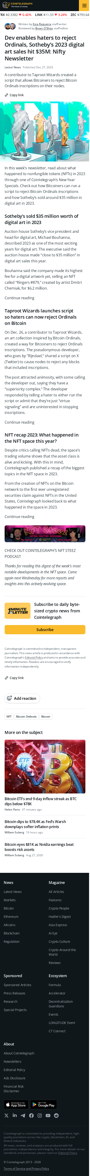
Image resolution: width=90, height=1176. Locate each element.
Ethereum (11, 916)
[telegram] (23, 1116)
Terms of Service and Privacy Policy (26, 1168)
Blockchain (12, 933)
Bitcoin (9, 908)
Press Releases (14, 993)
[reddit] (56, 1116)
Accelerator (57, 993)
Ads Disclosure (14, 1078)
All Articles (56, 891)
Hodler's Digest (60, 916)
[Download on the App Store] (16, 1104)
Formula (55, 985)
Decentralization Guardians (61, 1003)
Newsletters (12, 1061)
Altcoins (9, 925)
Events (53, 1014)
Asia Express (58, 925)
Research (10, 1001)
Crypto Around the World (62, 952)
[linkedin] (15, 1116)
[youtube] (48, 1116)
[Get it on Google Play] (43, 1104)
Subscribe (45, 629)
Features (55, 900)
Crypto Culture (59, 941)
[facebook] (31, 1116)
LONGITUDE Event (62, 1022)
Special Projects (15, 1010)
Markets (10, 900)
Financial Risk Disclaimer (14, 1088)
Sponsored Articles (17, 985)
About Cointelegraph (19, 1053)
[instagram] (39, 1116)
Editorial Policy (34, 657)
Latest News (13, 67)
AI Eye (53, 933)
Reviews (55, 963)
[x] (6, 1116)
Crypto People (59, 908)
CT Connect (57, 1031)
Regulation (12, 941)
